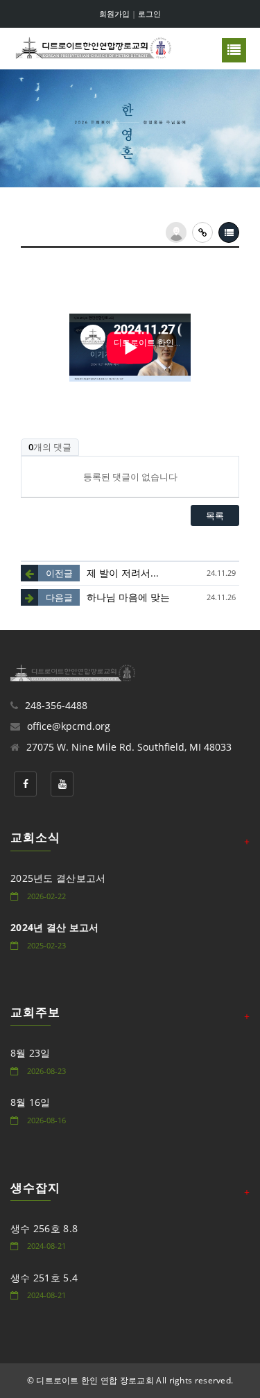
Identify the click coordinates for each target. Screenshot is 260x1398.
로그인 (149, 13)
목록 (215, 515)
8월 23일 (30, 1052)
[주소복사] (202, 232)
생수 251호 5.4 (44, 1277)
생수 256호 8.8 (44, 1228)
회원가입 (114, 13)
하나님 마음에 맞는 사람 (139, 597)
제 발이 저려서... (123, 572)
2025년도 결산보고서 (58, 878)
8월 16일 (30, 1102)
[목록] (228, 232)
